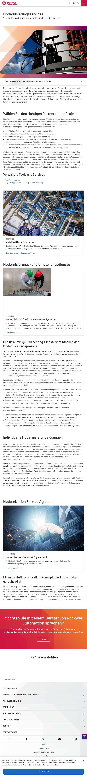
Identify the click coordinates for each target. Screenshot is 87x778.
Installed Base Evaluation (13, 192)
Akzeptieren (43, 772)
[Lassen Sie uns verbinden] (84, 736)
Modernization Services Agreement (17, 507)
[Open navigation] (84, 3)
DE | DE (43, 744)
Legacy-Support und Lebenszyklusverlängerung (24, 183)
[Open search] (69, 3)
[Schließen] (83, 761)
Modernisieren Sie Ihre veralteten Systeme (20, 270)
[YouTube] (59, 739)
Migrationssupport (12, 180)
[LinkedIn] (10, 739)
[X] (43, 739)
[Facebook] (26, 739)
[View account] (78, 3)
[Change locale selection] (73, 3)
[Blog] (76, 739)
